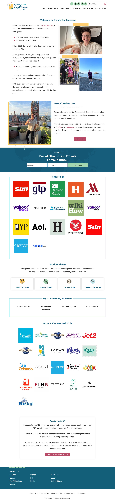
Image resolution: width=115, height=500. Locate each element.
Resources (87, 8)
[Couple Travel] (69, 284)
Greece (12, 484)
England (12, 475)
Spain (32, 481)
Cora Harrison (47, 25)
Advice (76, 8)
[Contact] (85, 3)
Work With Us (56, 494)
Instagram (70, 127)
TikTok (59, 127)
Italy (32, 478)
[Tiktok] (82, 3)
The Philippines (15, 481)
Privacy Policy (69, 494)
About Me (34, 494)
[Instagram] (75, 3)
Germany (54, 475)
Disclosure (81, 494)
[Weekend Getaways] (93, 284)
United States (56, 481)
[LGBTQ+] (22, 284)
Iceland (12, 478)
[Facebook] (71, 3)
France (33, 475)
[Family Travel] (46, 284)
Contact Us (44, 494)
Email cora (80, 139)
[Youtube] (78, 3)
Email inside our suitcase (57, 454)
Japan (53, 478)
